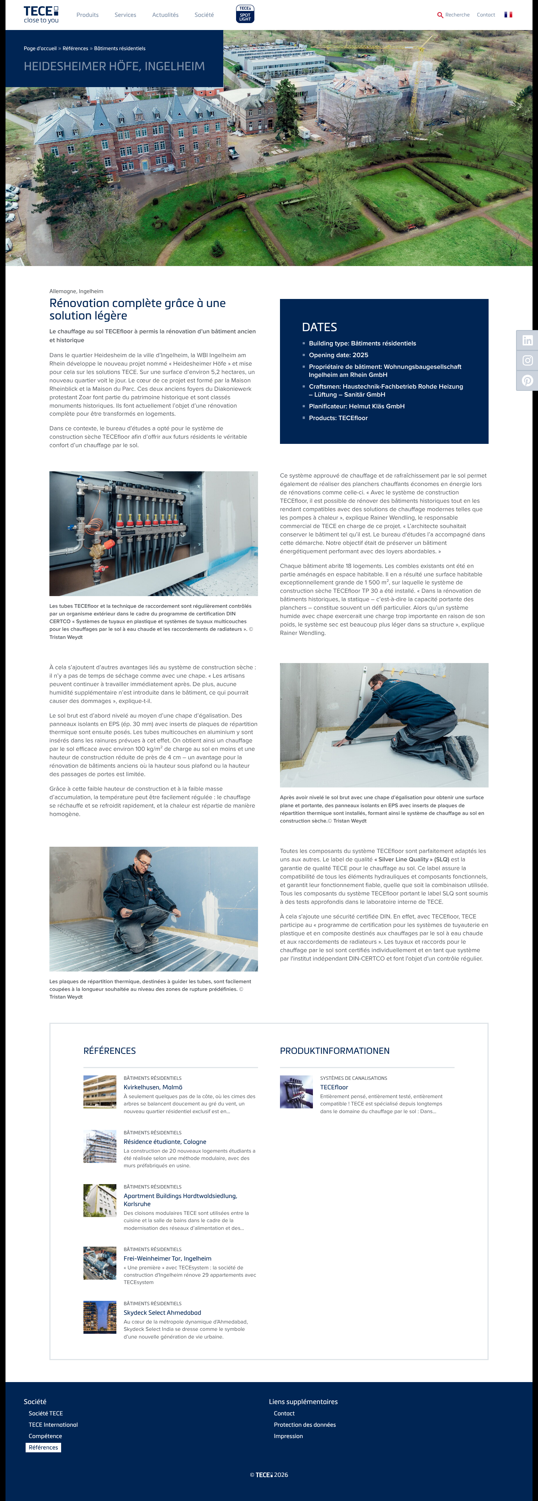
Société (204, 15)
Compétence (45, 1436)
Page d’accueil (40, 48)
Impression (288, 1436)
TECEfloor (353, 418)
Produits (87, 15)
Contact (486, 14)
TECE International (53, 1424)
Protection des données (305, 1424)
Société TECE (46, 1413)
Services (125, 15)
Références (75, 48)
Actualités (165, 15)
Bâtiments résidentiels (119, 48)
